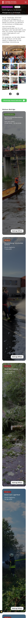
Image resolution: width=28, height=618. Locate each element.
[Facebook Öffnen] (10, 94)
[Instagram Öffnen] (18, 94)
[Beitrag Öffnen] (14, 173)
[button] (25, 2)
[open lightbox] (14, 54)
